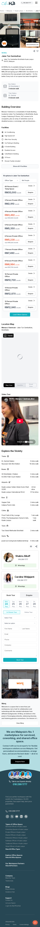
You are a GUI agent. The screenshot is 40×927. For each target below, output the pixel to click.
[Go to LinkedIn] (21, 816)
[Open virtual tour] (31, 546)
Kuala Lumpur (19, 11)
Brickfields (29, 11)
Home (2, 11)
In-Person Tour (12, 612)
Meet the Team (10, 878)
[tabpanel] (20, 631)
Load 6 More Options (20, 314)
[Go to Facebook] (26, 816)
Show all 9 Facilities (20, 166)
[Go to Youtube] (17, 816)
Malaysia (9, 11)
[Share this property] (36, 546)
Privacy (7, 924)
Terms (14, 924)
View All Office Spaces (13, 857)
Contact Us (8, 900)
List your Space (10, 903)
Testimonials (9, 881)
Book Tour (20, 660)
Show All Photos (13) (32, 44)
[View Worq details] (4, 43)
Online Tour (28, 612)
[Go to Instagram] (7, 816)
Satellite (20, 385)
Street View (31, 385)
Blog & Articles (10, 889)
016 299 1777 (23, 559)
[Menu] (36, 3)
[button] (20, 30)
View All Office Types (12, 849)
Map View (9, 385)
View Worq (20, 723)
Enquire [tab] (29, 595)
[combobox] (20, 618)
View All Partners (11, 865)
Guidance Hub (10, 892)
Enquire (30, 192)
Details (30, 186)
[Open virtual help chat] (35, 922)
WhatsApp (21, 565)
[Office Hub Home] (8, 3)
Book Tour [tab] (11, 595)
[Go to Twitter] (12, 816)
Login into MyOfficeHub (13, 906)
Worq (4, 53)
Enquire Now (20, 762)
